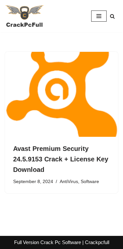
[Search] (112, 16)
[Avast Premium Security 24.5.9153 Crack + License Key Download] (61, 94)
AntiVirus (69, 181)
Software (90, 181)
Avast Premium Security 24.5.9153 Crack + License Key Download (60, 159)
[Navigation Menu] (99, 16)
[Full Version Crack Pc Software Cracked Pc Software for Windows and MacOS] (24, 16)
